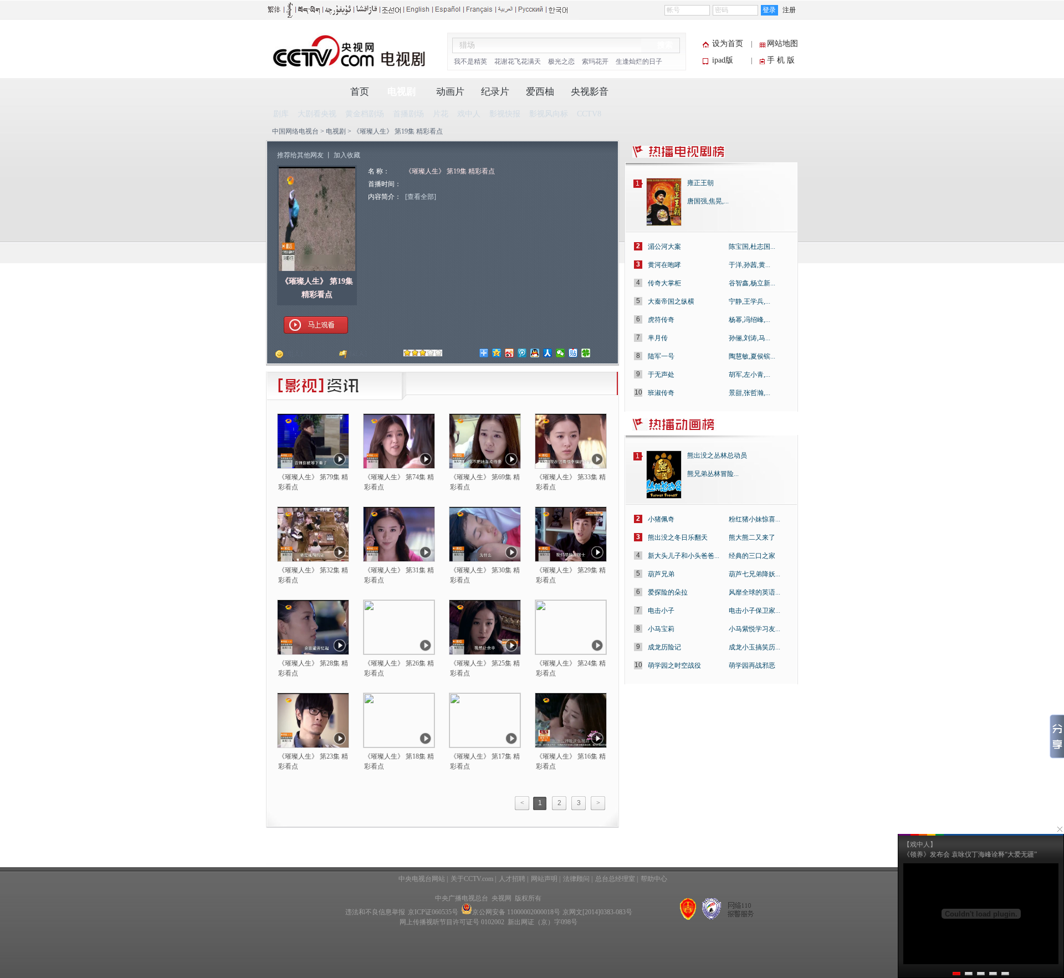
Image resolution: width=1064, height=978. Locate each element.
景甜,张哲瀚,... (749, 393)
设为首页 (727, 43)
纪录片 (495, 91)
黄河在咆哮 (664, 265)
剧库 (281, 114)
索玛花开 (595, 61)
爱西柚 (540, 91)
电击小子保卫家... (754, 611)
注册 (789, 10)
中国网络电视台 (295, 131)
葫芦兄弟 (661, 574)
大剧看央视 (317, 114)
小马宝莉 (661, 629)
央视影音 (589, 91)
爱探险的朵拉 (668, 592)
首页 (359, 91)
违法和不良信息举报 (375, 912)
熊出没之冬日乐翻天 (678, 537)
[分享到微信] (560, 353)
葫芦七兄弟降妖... (754, 574)
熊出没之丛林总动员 (717, 455)
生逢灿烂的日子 (639, 61)
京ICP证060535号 (433, 912)
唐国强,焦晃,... (708, 201)
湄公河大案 (664, 246)
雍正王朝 (700, 183)
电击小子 (661, 611)
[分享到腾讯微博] (522, 353)
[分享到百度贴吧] (573, 353)
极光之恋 (561, 61)
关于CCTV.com (472, 879)
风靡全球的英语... (754, 592)
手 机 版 (781, 60)
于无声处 (661, 374)
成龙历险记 (664, 647)
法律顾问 (576, 879)
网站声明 (544, 879)
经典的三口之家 (752, 556)
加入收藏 (347, 155)
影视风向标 (548, 114)
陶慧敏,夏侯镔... (752, 356)
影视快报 (504, 114)
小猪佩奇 (661, 519)
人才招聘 (512, 879)
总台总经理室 (615, 879)
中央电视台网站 (421, 879)
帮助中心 (654, 879)
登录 (769, 10)
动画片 (450, 91)
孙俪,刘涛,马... (749, 338)
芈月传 (658, 338)
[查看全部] (420, 197)
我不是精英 (470, 61)
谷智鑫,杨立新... (752, 283)
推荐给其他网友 (300, 155)
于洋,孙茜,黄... (749, 265)
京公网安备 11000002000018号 (516, 912)
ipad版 (722, 60)
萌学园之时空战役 (674, 665)
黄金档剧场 (364, 114)
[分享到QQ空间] (497, 353)
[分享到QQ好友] (535, 353)
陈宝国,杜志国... (752, 246)
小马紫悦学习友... (754, 629)
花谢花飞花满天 (517, 61)
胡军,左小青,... (749, 374)
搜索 (665, 45)
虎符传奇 (661, 320)
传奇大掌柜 (664, 283)
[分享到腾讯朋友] (586, 353)
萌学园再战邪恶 (752, 665)
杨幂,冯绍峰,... (749, 320)
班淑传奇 (661, 393)
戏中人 (468, 114)
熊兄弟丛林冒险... (713, 474)
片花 (440, 114)
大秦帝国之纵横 (671, 301)
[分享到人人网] (548, 353)
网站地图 (782, 43)
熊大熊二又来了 (752, 537)
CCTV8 (589, 114)
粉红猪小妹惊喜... (754, 519)
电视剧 (401, 91)
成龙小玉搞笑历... (754, 647)
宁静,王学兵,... (749, 301)
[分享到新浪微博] (509, 353)
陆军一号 (661, 356)
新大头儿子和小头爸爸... (683, 556)
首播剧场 (408, 114)
